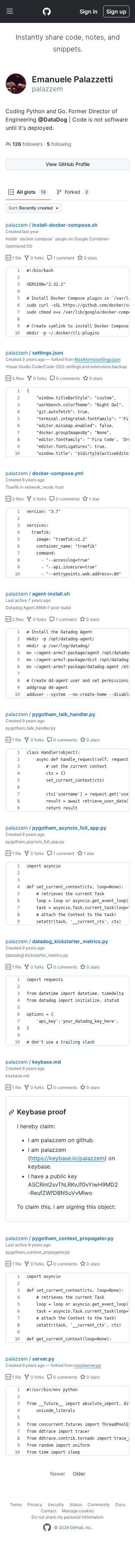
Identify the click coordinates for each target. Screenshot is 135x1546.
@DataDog (52, 119)
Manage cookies (78, 1510)
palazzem (17, 225)
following (59, 144)
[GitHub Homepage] (47, 1527)
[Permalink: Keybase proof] (12, 1112)
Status (76, 1504)
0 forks (36, 257)
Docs (120, 1504)
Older (79, 1474)
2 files (17, 498)
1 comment (63, 257)
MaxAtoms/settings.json (97, 359)
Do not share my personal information (68, 1517)
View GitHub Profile (68, 164)
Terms (16, 1504)
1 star (93, 498)
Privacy (34, 1504)
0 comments (67, 378)
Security (56, 1504)
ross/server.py (87, 1365)
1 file (16, 257)
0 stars (90, 257)
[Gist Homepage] (47, 11)
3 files (17, 378)
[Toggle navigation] (10, 11)
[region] (67, 301)
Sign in (89, 11)
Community (99, 1504)
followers (28, 144)
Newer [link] (57, 1474)
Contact (48, 1510)
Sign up (116, 11)
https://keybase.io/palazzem (67, 1158)
